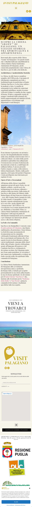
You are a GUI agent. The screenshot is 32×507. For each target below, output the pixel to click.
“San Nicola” (15, 281)
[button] (29, 488)
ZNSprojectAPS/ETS (17, 149)
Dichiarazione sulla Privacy (20, 505)
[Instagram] (30, 11)
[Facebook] (27, 11)
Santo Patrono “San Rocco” (14, 277)
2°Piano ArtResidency (6, 148)
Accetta (16, 502)
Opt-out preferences (10, 505)
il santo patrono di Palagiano (11, 228)
